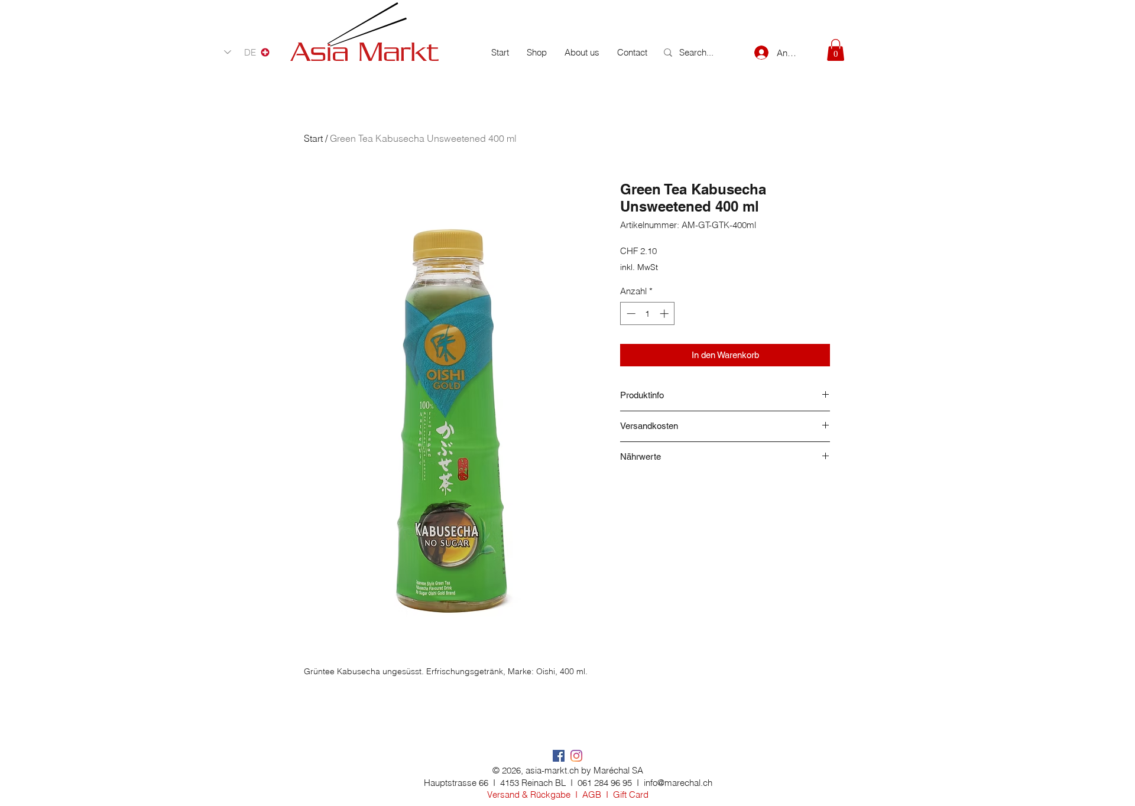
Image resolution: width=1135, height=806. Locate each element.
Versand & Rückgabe (528, 794)
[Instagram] (576, 756)
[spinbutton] (647, 313)
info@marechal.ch (678, 782)
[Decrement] (630, 313)
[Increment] (665, 313)
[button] (835, 50)
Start (313, 138)
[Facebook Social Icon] (559, 756)
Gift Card (630, 794)
